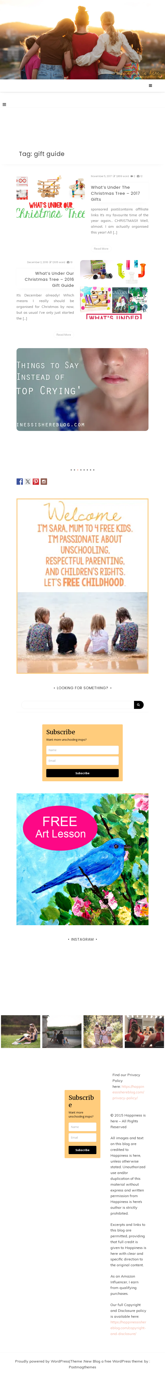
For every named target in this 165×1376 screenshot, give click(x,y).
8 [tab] (93, 470)
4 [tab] (80, 470)
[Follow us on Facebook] (19, 481)
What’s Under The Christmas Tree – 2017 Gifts (115, 193)
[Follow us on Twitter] (28, 481)
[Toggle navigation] (4, 105)
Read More (101, 248)
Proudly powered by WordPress (42, 1361)
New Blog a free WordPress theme (113, 1361)
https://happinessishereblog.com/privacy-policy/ (128, 1092)
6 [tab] (87, 470)
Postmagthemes (82, 1367)
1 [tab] (71, 470)
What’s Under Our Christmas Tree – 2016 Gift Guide (49, 279)
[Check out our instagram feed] (44, 481)
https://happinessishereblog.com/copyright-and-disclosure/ (128, 1328)
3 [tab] (77, 470)
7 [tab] (90, 470)
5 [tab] (84, 470)
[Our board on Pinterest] (36, 481)
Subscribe (82, 773)
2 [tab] (74, 470)
